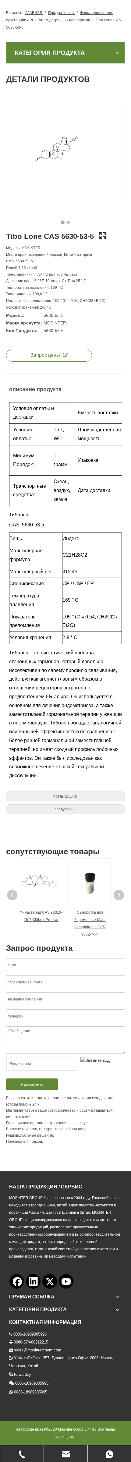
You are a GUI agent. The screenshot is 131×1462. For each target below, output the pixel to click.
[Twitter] (49, 1281)
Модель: (15, 315)
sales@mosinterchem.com (37, 1350)
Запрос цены (45, 355)
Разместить (32, 1084)
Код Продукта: (21, 330)
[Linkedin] (33, 1281)
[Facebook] (16, 1281)
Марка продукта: (24, 322)
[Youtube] (66, 1281)
